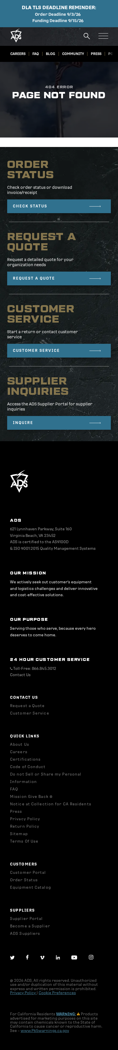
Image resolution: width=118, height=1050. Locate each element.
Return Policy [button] (24, 826)
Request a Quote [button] (27, 706)
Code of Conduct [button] (28, 767)
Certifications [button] (25, 759)
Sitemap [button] (19, 834)
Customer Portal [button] (28, 872)
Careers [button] (17, 54)
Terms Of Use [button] (24, 841)
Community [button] (73, 54)
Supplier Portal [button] (26, 918)
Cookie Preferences (57, 993)
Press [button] (96, 54)
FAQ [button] (35, 54)
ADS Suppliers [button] (25, 933)
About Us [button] (19, 744)
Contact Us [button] (20, 675)
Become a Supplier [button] (30, 926)
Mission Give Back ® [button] (31, 796)
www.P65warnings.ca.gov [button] (45, 1031)
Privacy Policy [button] (25, 819)
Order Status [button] (24, 880)
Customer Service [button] (29, 713)
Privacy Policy (23, 993)
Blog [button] (50, 54)
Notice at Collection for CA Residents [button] (50, 804)
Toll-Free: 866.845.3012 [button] (34, 668)
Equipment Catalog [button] (30, 887)
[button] (16, 41)
